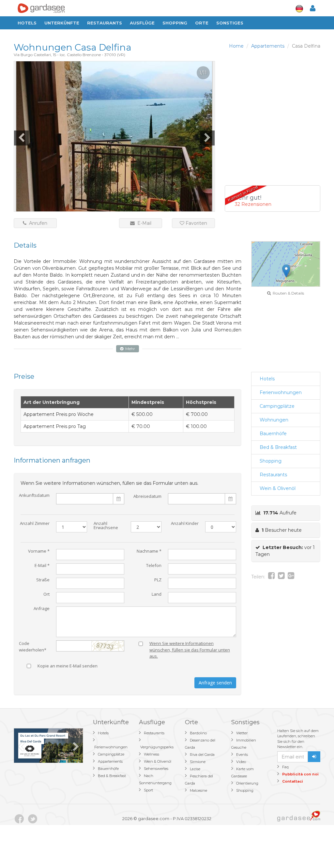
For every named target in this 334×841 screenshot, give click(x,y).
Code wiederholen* (32, 645)
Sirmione (197, 761)
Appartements (110, 761)
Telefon (153, 565)
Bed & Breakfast (278, 447)
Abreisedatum (147, 496)
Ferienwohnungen (281, 392)
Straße (43, 580)
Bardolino (198, 733)
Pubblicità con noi (300, 774)
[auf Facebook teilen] (271, 577)
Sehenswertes (156, 768)
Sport (148, 790)
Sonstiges (229, 22)
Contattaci (292, 781)
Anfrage (42, 608)
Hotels (27, 22)
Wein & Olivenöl (278, 488)
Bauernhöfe (273, 433)
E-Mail (143, 223)
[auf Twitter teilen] (281, 577)
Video (241, 761)
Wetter (242, 733)
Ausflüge (142, 22)
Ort (46, 594)
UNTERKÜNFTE (61, 22)
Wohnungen (274, 420)
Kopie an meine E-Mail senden (68, 666)
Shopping (174, 22)
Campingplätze (277, 406)
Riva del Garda (202, 754)
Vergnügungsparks (157, 747)
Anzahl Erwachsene (106, 525)
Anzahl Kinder (185, 523)
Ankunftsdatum (34, 495)
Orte (201, 22)
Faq (285, 767)
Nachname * (149, 551)
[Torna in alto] (315, 822)
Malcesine (198, 790)
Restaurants (104, 22)
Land (156, 594)
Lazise (195, 769)
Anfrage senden (215, 683)
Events (242, 754)
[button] (286, 271)
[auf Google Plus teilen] (291, 577)
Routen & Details (287, 293)
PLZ (157, 580)
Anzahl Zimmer (35, 523)
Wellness (151, 754)
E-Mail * (42, 565)
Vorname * (39, 551)
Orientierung (247, 783)
